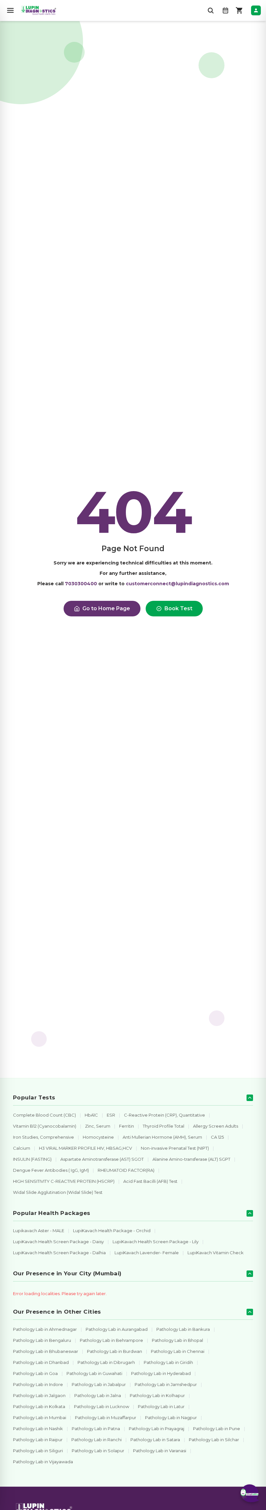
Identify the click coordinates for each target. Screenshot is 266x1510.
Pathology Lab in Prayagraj (156, 1428)
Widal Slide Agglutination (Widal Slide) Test (58, 1192)
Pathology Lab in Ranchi (96, 1439)
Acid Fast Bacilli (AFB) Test (150, 1181)
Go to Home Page (106, 608)
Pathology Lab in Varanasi (159, 1450)
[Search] (210, 10)
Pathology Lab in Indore (38, 1384)
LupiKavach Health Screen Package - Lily (156, 1241)
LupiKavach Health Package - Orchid (112, 1230)
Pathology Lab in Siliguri (38, 1450)
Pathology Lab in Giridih (168, 1362)
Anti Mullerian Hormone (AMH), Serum (162, 1137)
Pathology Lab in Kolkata (39, 1406)
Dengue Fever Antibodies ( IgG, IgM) (51, 1170)
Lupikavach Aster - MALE (38, 1230)
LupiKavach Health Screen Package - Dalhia (59, 1252)
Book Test (178, 608)
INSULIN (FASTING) (32, 1159)
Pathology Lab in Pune (216, 1428)
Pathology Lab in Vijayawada (43, 1461)
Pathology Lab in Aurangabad (117, 1329)
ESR (111, 1115)
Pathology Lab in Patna (96, 1428)
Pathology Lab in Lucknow (101, 1406)
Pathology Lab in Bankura (183, 1329)
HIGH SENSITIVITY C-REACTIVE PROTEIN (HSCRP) (64, 1181)
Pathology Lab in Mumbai (39, 1417)
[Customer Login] (256, 10)
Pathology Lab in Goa (35, 1373)
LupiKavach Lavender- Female (147, 1252)
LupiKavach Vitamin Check (215, 1252)
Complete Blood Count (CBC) (44, 1115)
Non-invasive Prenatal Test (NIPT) (175, 1148)
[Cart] (239, 10)
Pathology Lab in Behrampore (111, 1340)
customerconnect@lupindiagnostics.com (177, 584)
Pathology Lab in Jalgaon (39, 1395)
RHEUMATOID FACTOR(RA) (126, 1170)
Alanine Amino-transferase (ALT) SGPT (191, 1159)
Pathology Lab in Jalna (97, 1395)
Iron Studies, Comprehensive (43, 1137)
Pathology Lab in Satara (155, 1439)
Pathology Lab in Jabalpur (99, 1384)
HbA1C (91, 1115)
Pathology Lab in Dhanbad (41, 1362)
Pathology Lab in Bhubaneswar (45, 1351)
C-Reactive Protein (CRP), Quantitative (164, 1115)
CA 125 (217, 1137)
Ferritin (126, 1126)
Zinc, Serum (97, 1126)
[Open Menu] (10, 10)
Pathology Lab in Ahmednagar (45, 1329)
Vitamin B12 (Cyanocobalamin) (44, 1126)
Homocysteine (98, 1137)
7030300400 (81, 584)
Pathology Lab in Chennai (177, 1351)
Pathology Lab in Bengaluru (42, 1340)
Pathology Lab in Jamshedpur (166, 1384)
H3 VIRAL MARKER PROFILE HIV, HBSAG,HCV (85, 1148)
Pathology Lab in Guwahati (94, 1373)
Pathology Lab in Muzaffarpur (105, 1417)
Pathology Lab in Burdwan (114, 1351)
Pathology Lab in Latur (161, 1406)
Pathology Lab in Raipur (38, 1439)
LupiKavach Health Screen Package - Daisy (58, 1241)
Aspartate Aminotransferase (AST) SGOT (102, 1159)
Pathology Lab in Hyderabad (161, 1373)
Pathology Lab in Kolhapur (157, 1395)
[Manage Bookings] (225, 10)
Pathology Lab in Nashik (38, 1428)
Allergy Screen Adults (215, 1126)
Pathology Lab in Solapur (98, 1450)
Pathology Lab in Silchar (214, 1439)
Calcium (21, 1148)
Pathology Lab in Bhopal (177, 1340)
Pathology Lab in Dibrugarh (106, 1362)
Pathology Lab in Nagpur (171, 1417)
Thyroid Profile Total (163, 1126)
